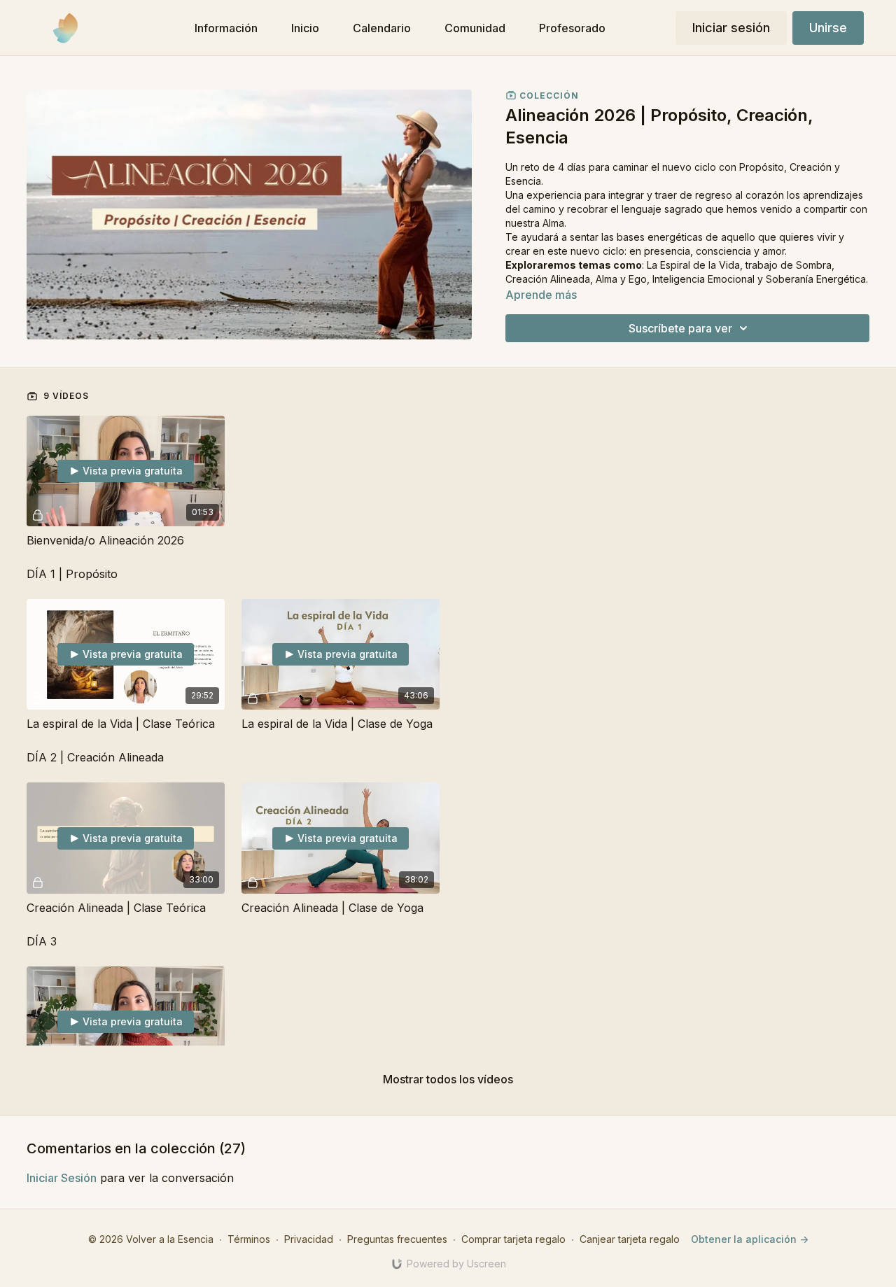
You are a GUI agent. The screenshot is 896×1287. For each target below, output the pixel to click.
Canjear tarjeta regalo (630, 1239)
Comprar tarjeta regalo (513, 1239)
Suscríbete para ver (680, 328)
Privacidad (308, 1239)
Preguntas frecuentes (397, 1239)
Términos (248, 1239)
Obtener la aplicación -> (749, 1239)
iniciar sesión (62, 1178)
